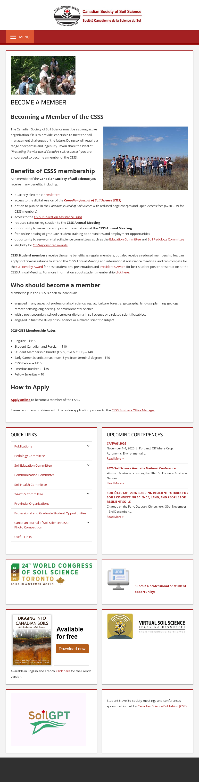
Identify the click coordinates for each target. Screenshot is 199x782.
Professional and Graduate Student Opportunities (50, 513)
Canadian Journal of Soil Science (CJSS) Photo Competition (41, 524)
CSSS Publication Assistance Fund (58, 217)
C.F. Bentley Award (29, 266)
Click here (63, 671)
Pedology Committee (29, 456)
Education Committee (125, 239)
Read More (114, 458)
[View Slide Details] (148, 626)
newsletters (51, 194)
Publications (23, 446)
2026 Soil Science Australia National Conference (141, 468)
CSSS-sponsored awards (50, 245)
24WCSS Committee (28, 494)
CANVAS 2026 (116, 443)
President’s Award (112, 266)
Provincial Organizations (31, 503)
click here (122, 272)
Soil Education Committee (33, 465)
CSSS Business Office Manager (133, 410)
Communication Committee (34, 475)
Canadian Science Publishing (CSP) (162, 706)
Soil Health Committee (30, 484)
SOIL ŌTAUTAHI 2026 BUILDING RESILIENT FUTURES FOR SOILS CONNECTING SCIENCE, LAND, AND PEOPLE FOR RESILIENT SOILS (147, 497)
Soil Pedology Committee (166, 239)
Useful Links (23, 537)
